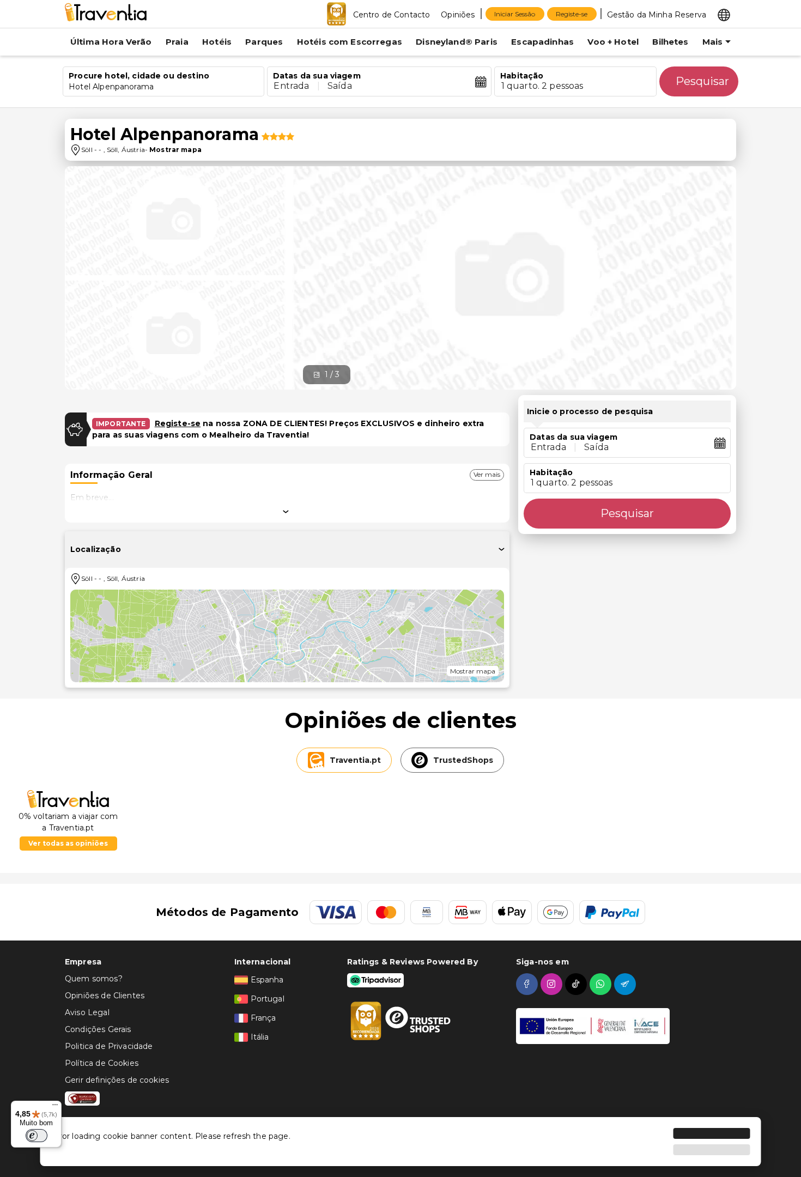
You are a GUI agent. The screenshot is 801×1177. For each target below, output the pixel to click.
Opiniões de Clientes (104, 995)
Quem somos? (94, 979)
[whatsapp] (602, 984)
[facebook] (528, 984)
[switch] (36, 1135)
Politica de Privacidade (109, 1046)
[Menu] (55, 1107)
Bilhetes (670, 42)
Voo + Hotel (613, 42)
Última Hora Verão (111, 42)
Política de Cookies (101, 1063)
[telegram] (626, 984)
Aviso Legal (87, 1012)
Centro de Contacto (391, 15)
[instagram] (553, 984)
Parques (264, 42)
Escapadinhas (542, 42)
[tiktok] (577, 984)
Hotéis (217, 42)
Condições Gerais (98, 1029)
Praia (177, 42)
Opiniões (458, 15)
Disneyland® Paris (456, 42)
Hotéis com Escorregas (349, 42)
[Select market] (724, 14)
